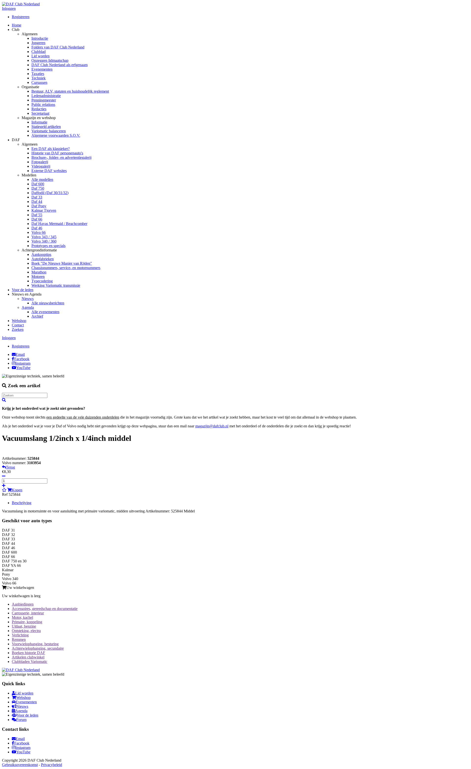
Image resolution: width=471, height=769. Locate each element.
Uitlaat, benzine (24, 626)
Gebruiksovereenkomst (20, 765)
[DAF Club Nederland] (21, 4)
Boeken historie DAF (28, 653)
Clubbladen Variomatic (29, 661)
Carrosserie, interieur (28, 613)
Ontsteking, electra (26, 631)
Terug (10, 467)
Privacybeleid (51, 765)
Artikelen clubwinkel (28, 657)
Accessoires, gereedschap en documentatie (45, 609)
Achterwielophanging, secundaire (38, 648)
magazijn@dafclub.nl (211, 426)
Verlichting (20, 635)
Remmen (19, 639)
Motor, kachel (22, 617)
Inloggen (9, 8)
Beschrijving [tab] (21, 503)
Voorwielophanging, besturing (35, 644)
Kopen (17, 490)
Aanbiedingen (23, 604)
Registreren (20, 17)
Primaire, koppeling (27, 622)
